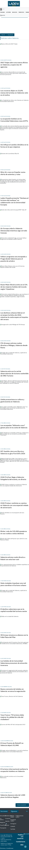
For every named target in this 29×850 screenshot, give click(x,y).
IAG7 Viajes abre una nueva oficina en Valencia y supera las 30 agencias (14, 64)
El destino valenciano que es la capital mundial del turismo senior (13, 610)
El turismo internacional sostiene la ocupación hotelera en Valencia (14, 770)
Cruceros (7, 818)
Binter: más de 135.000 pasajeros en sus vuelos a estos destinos (13, 532)
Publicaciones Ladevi (19, 816)
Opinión (7, 821)
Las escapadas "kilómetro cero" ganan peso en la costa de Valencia (13, 426)
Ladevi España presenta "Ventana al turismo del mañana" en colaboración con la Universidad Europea (14, 201)
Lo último (8, 12)
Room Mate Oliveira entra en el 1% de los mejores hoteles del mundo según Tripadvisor (13, 287)
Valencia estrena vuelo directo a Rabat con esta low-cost (12, 558)
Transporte (3, 828)
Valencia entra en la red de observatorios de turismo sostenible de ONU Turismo (14, 373)
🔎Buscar (7, 824)
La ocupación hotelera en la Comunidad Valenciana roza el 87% (14, 120)
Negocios (14, 12)
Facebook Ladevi (13, 820)
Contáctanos (20, 842)
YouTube (12, 829)
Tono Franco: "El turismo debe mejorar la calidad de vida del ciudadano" (12, 717)
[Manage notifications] (25, 846)
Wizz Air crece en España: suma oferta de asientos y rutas (12, 173)
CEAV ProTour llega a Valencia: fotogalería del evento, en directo (13, 478)
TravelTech (21, 12)
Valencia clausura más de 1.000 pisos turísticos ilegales (12, 796)
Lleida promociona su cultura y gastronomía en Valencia (12, 400)
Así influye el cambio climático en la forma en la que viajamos (14, 146)
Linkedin (12, 826)
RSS (21, 845)
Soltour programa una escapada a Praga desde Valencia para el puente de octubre (13, 258)
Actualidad (3, 815)
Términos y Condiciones (6, 848)
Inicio (3, 35)
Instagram (13, 823)
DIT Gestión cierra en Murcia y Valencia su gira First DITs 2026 (12, 452)
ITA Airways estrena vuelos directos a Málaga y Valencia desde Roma (13, 345)
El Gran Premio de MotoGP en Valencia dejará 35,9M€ (11, 744)
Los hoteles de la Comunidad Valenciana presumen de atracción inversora (13, 663)
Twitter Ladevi (12, 816)
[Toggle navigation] (3, 9)
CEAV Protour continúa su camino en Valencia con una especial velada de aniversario (14, 505)
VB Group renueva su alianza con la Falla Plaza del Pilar (14, 636)
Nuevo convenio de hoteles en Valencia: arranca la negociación (12, 690)
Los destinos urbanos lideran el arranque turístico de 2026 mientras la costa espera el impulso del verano (14, 316)
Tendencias (8, 815)
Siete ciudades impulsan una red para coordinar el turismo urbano (13, 584)
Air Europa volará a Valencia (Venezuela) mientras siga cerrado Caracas (13, 230)
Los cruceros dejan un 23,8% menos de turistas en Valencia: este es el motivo (14, 92)
